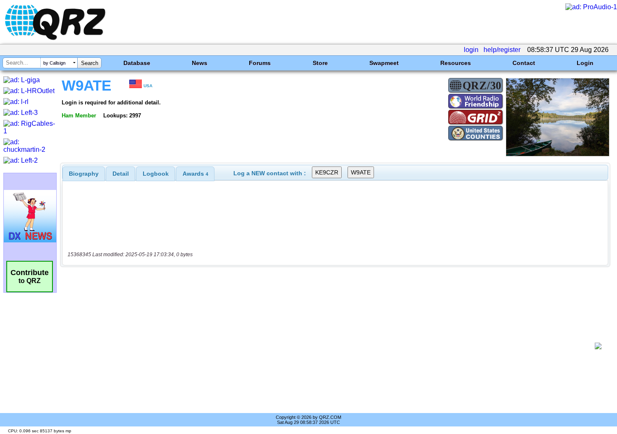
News (199, 63)
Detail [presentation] (120, 173)
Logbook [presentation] (156, 173)
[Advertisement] (329, 346)
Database (136, 63)
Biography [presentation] (84, 173)
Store (320, 63)
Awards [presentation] (195, 173)
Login (585, 63)
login (471, 49)
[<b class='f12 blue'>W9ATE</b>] (557, 154)
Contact (523, 63)
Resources (455, 63)
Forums (260, 63)
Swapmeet (384, 63)
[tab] (84, 173)
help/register (502, 49)
